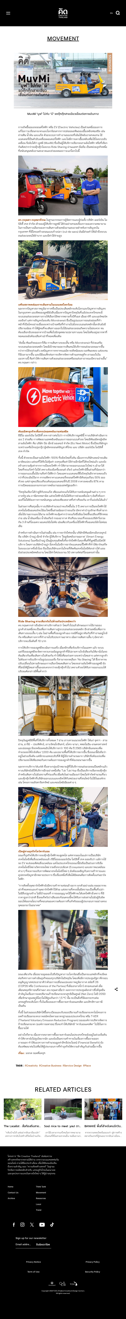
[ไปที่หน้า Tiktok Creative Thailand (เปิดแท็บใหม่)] (52, 1224)
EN (111, 13)
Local (38, 1204)
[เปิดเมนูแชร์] (116, 989)
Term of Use (33, 1272)
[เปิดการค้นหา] (118, 13)
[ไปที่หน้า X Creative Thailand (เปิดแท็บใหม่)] (32, 1224)
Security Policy (92, 1272)
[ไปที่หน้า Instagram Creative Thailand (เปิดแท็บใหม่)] (22, 1224)
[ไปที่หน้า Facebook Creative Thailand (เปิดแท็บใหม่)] (14, 1224)
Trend (38, 1210)
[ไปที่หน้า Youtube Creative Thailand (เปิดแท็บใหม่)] (42, 1224)
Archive (11, 1198)
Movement (41, 1193)
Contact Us (13, 1193)
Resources (41, 1198)
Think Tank (41, 1187)
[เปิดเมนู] (8, 13)
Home (10, 1187)
